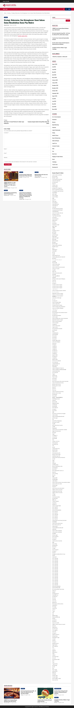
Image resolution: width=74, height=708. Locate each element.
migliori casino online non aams (58, 624)
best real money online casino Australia (60, 381)
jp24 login (54, 232)
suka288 (54, 261)
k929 (53, 661)
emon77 (54, 199)
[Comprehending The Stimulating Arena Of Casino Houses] (11, 190)
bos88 (53, 254)
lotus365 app (55, 498)
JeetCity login (55, 418)
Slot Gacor (54, 546)
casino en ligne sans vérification (58, 306)
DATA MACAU (55, 407)
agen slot (54, 271)
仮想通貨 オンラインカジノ (57, 296)
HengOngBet (55, 479)
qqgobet (54, 650)
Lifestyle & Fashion (55, 146)
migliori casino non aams (57, 489)
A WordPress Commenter (57, 56)
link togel (54, 606)
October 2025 (54, 90)
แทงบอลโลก (54, 437)
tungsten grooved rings (57, 491)
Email (5, 153)
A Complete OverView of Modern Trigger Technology (62, 700)
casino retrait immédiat (57, 321)
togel (53, 434)
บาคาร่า (53, 609)
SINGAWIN (54, 366)
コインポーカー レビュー (57, 259)
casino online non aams (57, 483)
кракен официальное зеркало (58, 256)
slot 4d (53, 459)
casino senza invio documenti (58, 488)
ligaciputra (54, 602)
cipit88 (53, 426)
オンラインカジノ (55, 292)
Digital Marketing (55, 124)
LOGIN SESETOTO (56, 448)
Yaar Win (54, 280)
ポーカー (54, 299)
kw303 (53, 555)
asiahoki (54, 400)
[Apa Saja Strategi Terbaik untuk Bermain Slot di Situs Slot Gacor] (26, 172)
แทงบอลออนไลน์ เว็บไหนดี (57, 210)
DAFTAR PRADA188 (56, 587)
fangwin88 (54, 428)
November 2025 (55, 88)
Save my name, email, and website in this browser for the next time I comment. (21, 161)
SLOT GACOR (55, 507)
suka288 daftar (55, 333)
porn (53, 248)
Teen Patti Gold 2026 (56, 216)
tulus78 (53, 640)
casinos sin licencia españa (57, 295)
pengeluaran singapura (57, 188)
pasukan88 (54, 311)
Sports (53, 159)
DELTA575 (54, 469)
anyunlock (54, 343)
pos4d (53, 447)
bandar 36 (54, 504)
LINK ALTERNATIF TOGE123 (58, 368)
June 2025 (54, 101)
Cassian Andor (7, 702)
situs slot (54, 631)
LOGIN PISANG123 (56, 363)
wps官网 (54, 533)
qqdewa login (55, 615)
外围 (53, 412)
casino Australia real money (57, 382)
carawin (53, 639)
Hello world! (65, 56)
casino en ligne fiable (56, 302)
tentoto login (55, 535)
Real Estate (54, 154)
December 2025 (55, 85)
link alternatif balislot (56, 315)
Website (5, 157)
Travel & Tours (55, 164)
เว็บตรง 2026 (54, 377)
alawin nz (54, 590)
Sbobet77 (54, 486)
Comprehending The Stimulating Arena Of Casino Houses (10, 193)
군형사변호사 (54, 480)
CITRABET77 (54, 435)
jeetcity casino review (56, 385)
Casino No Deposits (56, 180)
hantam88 (54, 251)
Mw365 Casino (55, 246)
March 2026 (54, 77)
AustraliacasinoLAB (56, 453)
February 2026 (55, 80)
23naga (53, 494)
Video (69, 9)
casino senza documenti (57, 273)
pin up (53, 252)
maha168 (54, 207)
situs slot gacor (55, 218)
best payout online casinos (57, 603)
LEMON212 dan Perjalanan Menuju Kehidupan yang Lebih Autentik (10, 700)
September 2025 (55, 93)
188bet (53, 227)
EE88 (53, 476)
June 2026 (54, 69)
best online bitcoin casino (57, 425)
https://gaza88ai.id (56, 275)
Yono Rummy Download (57, 179)
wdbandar (54, 529)
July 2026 (54, 67)
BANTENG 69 (55, 365)
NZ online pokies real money (58, 589)
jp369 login (54, 236)
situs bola (54, 600)
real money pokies (56, 497)
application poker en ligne (57, 319)
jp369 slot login (55, 237)
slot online (54, 410)
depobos (54, 472)
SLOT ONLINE (55, 514)
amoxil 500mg (55, 334)
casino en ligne (55, 322)
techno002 (54, 223)
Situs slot (54, 281)
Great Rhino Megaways (57, 420)
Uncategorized (55, 167)
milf (53, 445)
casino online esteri (56, 325)
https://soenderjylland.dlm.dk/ (58, 416)
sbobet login (54, 485)
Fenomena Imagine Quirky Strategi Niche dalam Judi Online (38, 121)
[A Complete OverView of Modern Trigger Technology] (62, 697)
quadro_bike (7, 195)
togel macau (54, 644)
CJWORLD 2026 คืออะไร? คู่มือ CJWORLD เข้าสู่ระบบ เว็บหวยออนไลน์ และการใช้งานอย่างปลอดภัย (10, 184)
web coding (54, 543)
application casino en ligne (57, 293)
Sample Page (5, 9)
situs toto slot (55, 680)
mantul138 (54, 608)
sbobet (53, 618)
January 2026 (54, 82)
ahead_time (6, 25)
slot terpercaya (55, 656)
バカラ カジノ (55, 289)
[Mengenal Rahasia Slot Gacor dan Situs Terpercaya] (42, 172)
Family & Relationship (56, 130)
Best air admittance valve (57, 466)
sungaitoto (54, 324)
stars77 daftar (55, 196)
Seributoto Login (55, 224)
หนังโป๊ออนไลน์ (55, 464)
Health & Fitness (55, 135)
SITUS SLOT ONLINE (56, 360)
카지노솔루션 (54, 630)
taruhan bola (55, 628)
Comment (6, 132)
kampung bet (55, 442)
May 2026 (54, 72)
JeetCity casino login (56, 454)
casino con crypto (55, 268)
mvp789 (53, 270)
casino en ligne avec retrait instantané (60, 318)
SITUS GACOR (55, 362)
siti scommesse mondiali (57, 328)
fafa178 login (55, 186)
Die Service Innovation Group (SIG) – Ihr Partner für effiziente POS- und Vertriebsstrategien (28, 692)
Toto (53, 662)
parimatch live (55, 444)
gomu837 (54, 258)
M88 (53, 198)
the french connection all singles (58, 413)
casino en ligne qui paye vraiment (59, 290)
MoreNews (41, 706)
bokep (53, 229)
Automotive (54, 119)
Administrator (38, 177)
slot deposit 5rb (55, 593)
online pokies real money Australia (59, 520)
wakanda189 (54, 671)
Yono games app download (57, 191)
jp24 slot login (55, 235)
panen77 (54, 387)
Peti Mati (54, 674)
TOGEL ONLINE (55, 501)
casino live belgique (56, 341)
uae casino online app (56, 297)
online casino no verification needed (59, 429)
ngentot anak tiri (55, 634)
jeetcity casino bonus (56, 384)
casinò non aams (55, 265)
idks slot (54, 598)
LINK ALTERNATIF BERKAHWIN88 (59, 369)
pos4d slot (54, 620)
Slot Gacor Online (55, 422)
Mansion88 (54, 262)
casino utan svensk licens (57, 523)
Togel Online (55, 663)
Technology (54, 162)
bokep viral (54, 375)
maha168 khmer (55, 204)
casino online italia (56, 264)
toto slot (54, 625)
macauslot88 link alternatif (57, 527)
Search (53, 17)
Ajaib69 (53, 592)
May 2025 (54, 104)
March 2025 (54, 109)
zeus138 (54, 599)
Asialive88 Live (55, 595)
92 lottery (54, 233)
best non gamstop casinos (57, 189)
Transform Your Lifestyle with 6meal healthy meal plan (45, 700)
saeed (21, 177)
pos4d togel (54, 665)
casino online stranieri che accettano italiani (61, 482)
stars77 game (55, 195)
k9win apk (54, 201)
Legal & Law (54, 143)
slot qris (54, 221)
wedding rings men (56, 456)
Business (54, 122)
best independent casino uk (57, 470)
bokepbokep (54, 636)
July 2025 (54, 98)
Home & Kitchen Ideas (56, 138)
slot (53, 419)
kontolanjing (54, 467)
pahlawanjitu (55, 545)
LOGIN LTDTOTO (55, 441)
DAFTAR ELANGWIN (56, 586)
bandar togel (55, 675)
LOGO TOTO (54, 451)
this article (54, 538)
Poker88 (54, 463)
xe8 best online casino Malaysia (58, 278)
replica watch (55, 526)
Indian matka (55, 415)
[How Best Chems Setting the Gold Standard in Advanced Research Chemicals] (62, 688)
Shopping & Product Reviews (57, 156)
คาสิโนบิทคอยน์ (55, 211)
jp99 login (54, 239)
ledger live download (56, 431)
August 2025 (54, 96)
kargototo (54, 502)
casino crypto (55, 317)
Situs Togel (54, 669)
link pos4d (54, 336)
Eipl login (54, 432)
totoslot (54, 495)
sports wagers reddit (56, 678)
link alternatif (55, 182)
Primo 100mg (55, 473)
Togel (53, 611)
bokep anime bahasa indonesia (58, 457)
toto (53, 439)
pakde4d (54, 277)
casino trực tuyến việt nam (57, 213)
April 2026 (54, 74)
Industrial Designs (55, 140)
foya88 (53, 423)
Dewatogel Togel (55, 637)
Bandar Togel (55, 177)
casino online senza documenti (58, 267)
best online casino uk (56, 524)
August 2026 (54, 64)
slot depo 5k (54, 300)
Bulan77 (54, 183)
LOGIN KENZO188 (56, 371)
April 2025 (54, 106)
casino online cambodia (57, 175)
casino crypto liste (56, 303)
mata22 (53, 655)
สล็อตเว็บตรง (54, 220)
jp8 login (54, 242)
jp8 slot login (55, 243)
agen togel (54, 194)
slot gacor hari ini (55, 214)
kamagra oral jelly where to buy (58, 554)
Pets (53, 151)
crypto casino (55, 327)
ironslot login (55, 677)
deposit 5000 (54, 355)
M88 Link (54, 499)
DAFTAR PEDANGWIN (56, 510)
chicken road (54, 185)
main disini (54, 557)
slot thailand (54, 202)
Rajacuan (54, 672)
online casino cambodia (57, 532)
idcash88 (54, 274)
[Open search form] (63, 9)
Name (5, 148)
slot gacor (54, 283)
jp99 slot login (55, 240)
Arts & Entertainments (56, 117)
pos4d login (54, 330)
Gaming (5, 17)
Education (54, 127)
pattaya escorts (55, 643)
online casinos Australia (57, 540)
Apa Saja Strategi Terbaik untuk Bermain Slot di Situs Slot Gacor (25, 175)
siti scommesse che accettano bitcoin (59, 312)
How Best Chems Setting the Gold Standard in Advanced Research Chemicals (60, 692)
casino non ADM (55, 622)
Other (53, 148)
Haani (23, 694)
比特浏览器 (54, 521)
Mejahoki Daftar (55, 403)
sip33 (53, 331)
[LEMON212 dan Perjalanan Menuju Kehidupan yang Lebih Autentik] (12, 693)
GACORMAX (54, 192)
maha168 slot (55, 205)
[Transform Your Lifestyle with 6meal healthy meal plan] (45, 693)
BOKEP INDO (55, 450)
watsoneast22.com (56, 255)
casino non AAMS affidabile (57, 308)
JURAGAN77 (54, 605)
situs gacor (54, 217)
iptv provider (54, 176)
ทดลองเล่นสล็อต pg (56, 617)
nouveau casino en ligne (57, 284)
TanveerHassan (7, 187)
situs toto (54, 390)
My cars (53, 475)
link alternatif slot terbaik (57, 208)
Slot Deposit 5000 (55, 659)
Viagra (53, 374)
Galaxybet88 (54, 478)
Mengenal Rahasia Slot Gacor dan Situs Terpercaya (41, 175)
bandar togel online (22, 35)
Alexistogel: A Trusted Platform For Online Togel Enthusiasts (14, 121)
